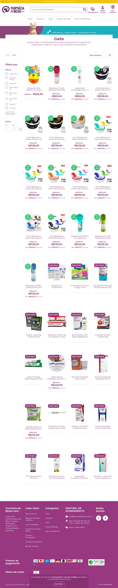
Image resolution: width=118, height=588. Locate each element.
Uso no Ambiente (83, 19)
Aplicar (20, 129)
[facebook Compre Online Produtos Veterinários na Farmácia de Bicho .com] (6, 2)
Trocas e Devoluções (30, 536)
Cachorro (40, 19)
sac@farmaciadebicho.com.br (81, 517)
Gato (51, 19)
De (6, 125)
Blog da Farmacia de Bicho (32, 519)
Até (13, 125)
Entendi (59, 584)
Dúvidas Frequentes (33, 542)
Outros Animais (64, 19)
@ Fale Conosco (31, 546)
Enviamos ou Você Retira (32, 530)
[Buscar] (84, 9)
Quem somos (31, 514)
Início (30, 19)
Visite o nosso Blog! (76, 527)
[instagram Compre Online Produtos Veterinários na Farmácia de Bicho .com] (3, 2)
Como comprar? (31, 525)
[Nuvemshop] (105, 585)
